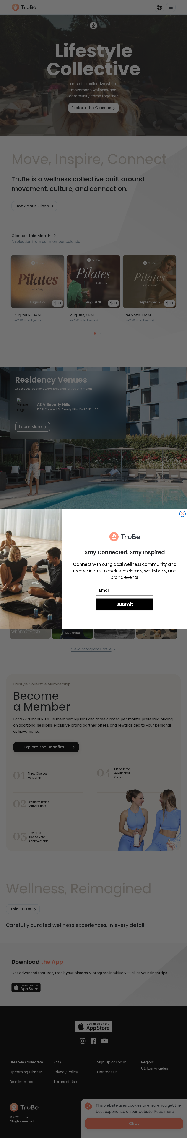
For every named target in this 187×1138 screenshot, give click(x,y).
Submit (124, 604)
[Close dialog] (182, 514)
